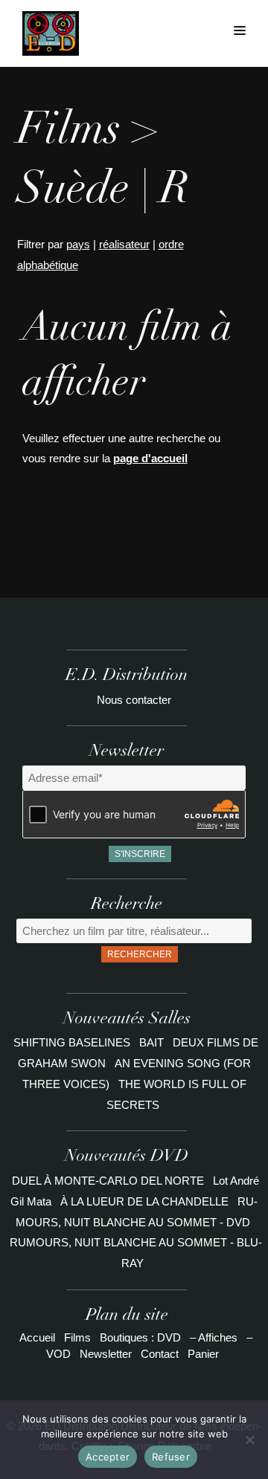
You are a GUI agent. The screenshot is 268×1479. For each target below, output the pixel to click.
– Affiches (213, 1337)
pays (78, 244)
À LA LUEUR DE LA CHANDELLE (144, 1201)
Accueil (37, 1337)
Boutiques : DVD (140, 1337)
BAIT (153, 1042)
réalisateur (124, 244)
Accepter (108, 1457)
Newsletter (106, 1353)
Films (77, 1337)
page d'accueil (150, 458)
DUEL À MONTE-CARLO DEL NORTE (108, 1180)
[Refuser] (249, 1439)
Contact (160, 1353)
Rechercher (139, 954)
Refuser (171, 1457)
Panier (203, 1353)
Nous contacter (134, 699)
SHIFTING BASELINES (73, 1042)
